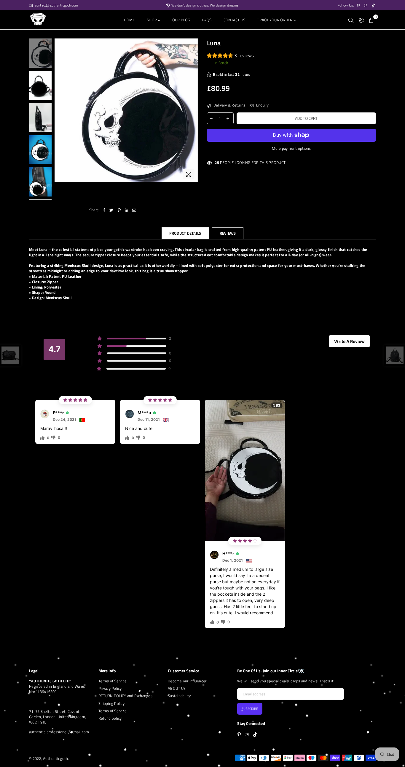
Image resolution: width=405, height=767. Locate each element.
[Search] (351, 19)
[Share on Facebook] (104, 209)
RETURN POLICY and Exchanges (125, 696)
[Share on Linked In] (126, 209)
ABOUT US (177, 688)
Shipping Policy (111, 703)
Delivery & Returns (228, 105)
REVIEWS (228, 233)
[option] (126, 110)
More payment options (291, 148)
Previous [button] (60, 110)
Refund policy (110, 718)
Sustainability (179, 696)
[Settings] (361, 19)
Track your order (275, 20)
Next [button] (193, 110)
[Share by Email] (134, 209)
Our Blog (181, 20)
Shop (152, 20)
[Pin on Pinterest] (119, 209)
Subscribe (250, 708)
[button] (230, 56)
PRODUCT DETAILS (185, 233)
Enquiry (262, 105)
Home (129, 20)
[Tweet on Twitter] (111, 209)
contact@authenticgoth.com (56, 5)
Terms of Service (112, 681)
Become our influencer (187, 681)
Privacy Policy (110, 688)
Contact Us (234, 20)
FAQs (207, 20)
